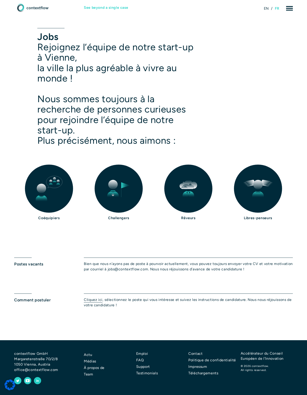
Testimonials (147, 373)
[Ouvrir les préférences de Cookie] (9, 385)
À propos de (94, 368)
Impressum (197, 366)
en (266, 8)
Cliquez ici (93, 300)
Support (143, 366)
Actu (88, 355)
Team (88, 374)
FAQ (140, 360)
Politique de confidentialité (212, 360)
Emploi (142, 353)
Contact (195, 353)
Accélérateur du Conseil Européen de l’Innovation (262, 355)
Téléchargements (203, 373)
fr (277, 8)
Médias (90, 361)
